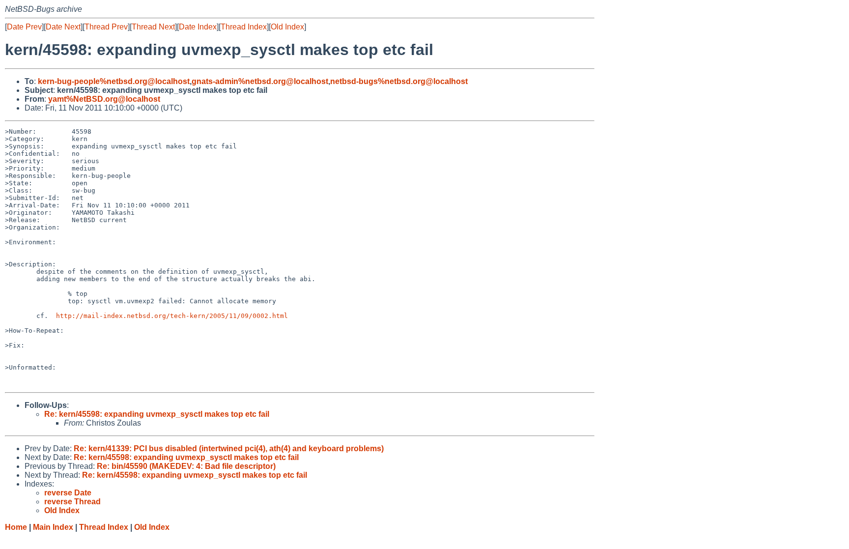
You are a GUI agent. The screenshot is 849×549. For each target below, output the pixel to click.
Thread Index (244, 27)
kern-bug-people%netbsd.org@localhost (114, 81)
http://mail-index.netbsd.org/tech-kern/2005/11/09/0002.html (172, 315)
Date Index (198, 27)
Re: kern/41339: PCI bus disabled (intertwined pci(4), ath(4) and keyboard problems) (229, 448)
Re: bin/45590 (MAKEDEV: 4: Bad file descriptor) (186, 466)
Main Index (53, 527)
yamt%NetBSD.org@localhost (104, 99)
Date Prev (24, 27)
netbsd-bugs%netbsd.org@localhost (399, 81)
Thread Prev (106, 27)
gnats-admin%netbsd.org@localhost (260, 81)
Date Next (63, 27)
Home (16, 527)
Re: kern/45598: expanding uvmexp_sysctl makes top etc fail (156, 414)
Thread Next (153, 27)
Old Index (287, 27)
